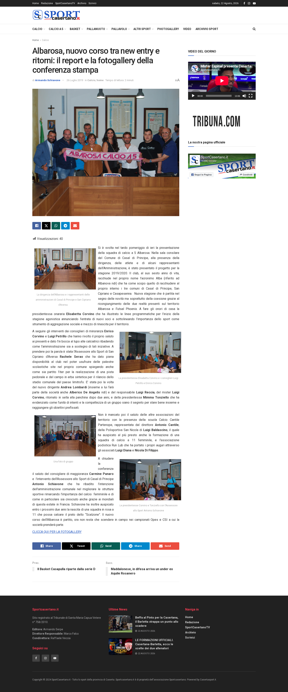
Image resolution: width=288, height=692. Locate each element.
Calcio (37, 29)
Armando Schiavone (47, 80)
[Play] (193, 96)
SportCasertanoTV (65, 3)
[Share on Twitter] (46, 225)
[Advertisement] (222, 207)
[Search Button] (254, 29)
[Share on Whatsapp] (56, 225)
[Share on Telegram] (65, 225)
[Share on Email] (75, 225)
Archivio (81, 3)
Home (35, 3)
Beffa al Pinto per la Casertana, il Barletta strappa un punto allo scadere (156, 622)
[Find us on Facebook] (244, 3)
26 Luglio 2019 (75, 80)
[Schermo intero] (251, 96)
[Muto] (244, 96)
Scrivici (92, 3)
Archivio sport (207, 29)
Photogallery (168, 29)
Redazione (47, 3)
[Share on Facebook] (36, 225)
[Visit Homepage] (56, 15)
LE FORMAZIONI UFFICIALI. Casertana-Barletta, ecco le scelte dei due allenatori (154, 644)
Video (187, 29)
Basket (75, 29)
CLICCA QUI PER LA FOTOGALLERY (57, 532)
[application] (222, 81)
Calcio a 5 (56, 29)
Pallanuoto (96, 29)
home (100, 80)
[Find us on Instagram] (249, 3)
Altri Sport (142, 29)
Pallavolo (119, 29)
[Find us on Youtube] (254, 3)
